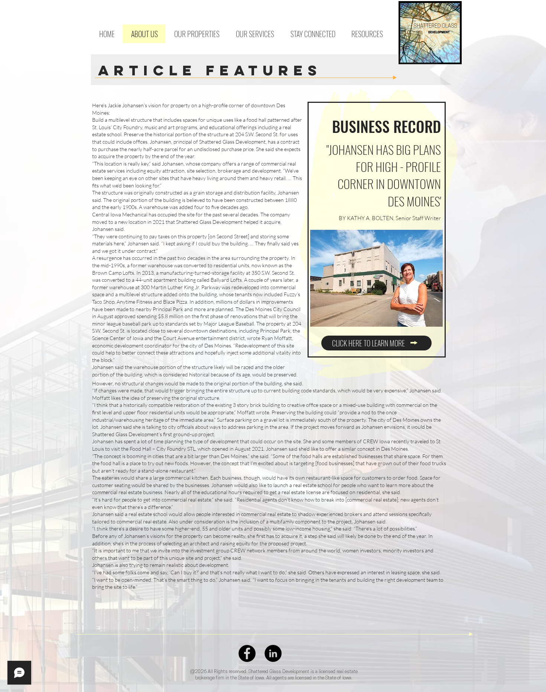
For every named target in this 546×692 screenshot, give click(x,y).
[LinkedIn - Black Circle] (273, 653)
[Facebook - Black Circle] (247, 653)
